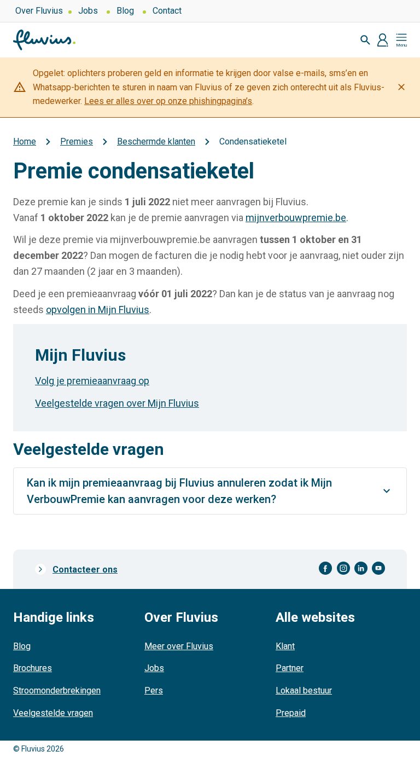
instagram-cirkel (343, 568)
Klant (285, 646)
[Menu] (401, 40)
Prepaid (291, 713)
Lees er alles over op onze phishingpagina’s (168, 101)
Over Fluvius (39, 10)
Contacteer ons (85, 569)
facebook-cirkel (325, 568)
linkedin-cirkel (361, 568)
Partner (290, 668)
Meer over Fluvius (178, 646)
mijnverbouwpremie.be (296, 217)
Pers (153, 690)
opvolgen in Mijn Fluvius (97, 309)
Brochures (32, 668)
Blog (125, 10)
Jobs (88, 10)
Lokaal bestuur (304, 690)
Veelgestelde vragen (53, 713)
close (401, 87)
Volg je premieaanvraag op (92, 380)
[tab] (210, 491)
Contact (167, 10)
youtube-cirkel (378, 568)
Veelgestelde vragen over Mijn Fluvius (117, 403)
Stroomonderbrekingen (57, 690)
